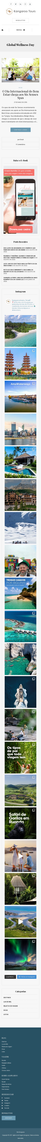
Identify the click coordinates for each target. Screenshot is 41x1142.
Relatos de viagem (11, 1006)
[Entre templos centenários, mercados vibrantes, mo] (20, 364)
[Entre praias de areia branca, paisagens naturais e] (20, 429)
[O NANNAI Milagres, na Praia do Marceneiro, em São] (20, 462)
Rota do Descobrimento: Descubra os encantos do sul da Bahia (18, 270)
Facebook (7, 1098)
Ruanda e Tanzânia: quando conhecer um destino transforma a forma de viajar (19, 257)
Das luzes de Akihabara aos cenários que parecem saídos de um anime (19, 249)
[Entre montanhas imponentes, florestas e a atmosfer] (20, 495)
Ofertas (4, 1068)
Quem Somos (5, 1079)
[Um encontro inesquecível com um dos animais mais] (20, 823)
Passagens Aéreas (6, 1063)
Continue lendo (20, 129)
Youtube (6, 1108)
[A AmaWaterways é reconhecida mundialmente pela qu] (20, 396)
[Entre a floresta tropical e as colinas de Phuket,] (20, 889)
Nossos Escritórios (6, 1084)
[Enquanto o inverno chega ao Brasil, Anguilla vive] (20, 593)
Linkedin (6, 1105)
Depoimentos (5, 1087)
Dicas (20, 87)
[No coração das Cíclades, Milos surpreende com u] (20, 659)
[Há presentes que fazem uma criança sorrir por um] (20, 856)
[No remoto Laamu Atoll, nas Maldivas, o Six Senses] (20, 331)
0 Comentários (20, 144)
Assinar (8, 1118)
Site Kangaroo (20, 1132)
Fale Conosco (5, 1089)
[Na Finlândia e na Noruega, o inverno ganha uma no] (20, 954)
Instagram (7, 1103)
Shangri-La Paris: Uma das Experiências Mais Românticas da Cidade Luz (20, 278)
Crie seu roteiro (6, 1070)
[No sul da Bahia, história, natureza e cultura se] (20, 922)
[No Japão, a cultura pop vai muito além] (20, 561)
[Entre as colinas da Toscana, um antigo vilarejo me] (20, 790)
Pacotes (4, 1060)
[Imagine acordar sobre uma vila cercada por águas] (20, 626)
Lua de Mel (7, 1002)
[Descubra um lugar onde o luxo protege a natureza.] (20, 725)
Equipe (3, 1082)
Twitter (6, 1100)
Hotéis (3, 1065)
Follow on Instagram (28, 977)
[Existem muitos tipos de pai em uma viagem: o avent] (20, 757)
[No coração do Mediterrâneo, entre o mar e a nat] (20, 692)
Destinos (7, 997)
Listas (6, 1014)
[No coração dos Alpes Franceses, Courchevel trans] (20, 528)
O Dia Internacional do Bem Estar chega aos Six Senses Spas (20, 94)
